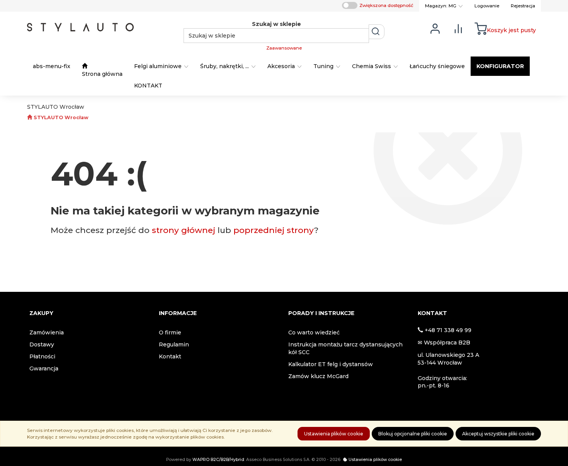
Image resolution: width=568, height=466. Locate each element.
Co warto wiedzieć (314, 332)
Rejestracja (523, 6)
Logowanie (486, 6)
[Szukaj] (376, 31)
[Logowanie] (435, 28)
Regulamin (174, 344)
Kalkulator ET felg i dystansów (330, 364)
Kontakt (170, 356)
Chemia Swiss (372, 66)
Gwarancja (43, 368)
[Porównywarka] (458, 28)
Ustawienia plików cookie (333, 434)
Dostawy (41, 344)
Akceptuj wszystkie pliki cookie (498, 434)
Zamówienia (46, 332)
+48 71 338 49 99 (448, 330)
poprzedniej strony (273, 230)
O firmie (170, 332)
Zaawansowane (284, 48)
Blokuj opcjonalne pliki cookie (412, 434)
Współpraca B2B (447, 342)
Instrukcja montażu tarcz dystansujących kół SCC (345, 348)
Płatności (42, 356)
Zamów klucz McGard (318, 376)
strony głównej (183, 230)
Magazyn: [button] (440, 6)
